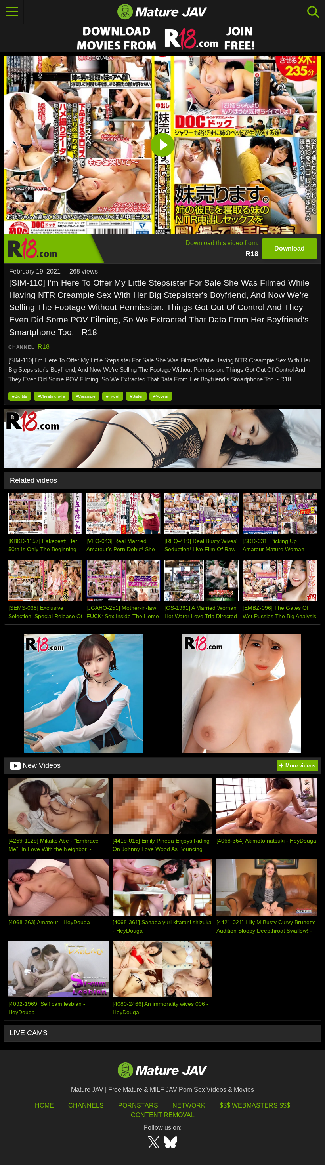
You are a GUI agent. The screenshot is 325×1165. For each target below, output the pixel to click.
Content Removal (163, 1115)
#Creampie (86, 396)
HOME (44, 1105)
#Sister (136, 396)
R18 (44, 346)
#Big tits (19, 396)
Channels (86, 1105)
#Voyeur (160, 396)
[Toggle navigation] (12, 12)
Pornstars (138, 1105)
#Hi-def (112, 396)
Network (188, 1105)
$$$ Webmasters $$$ (255, 1105)
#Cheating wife (51, 396)
